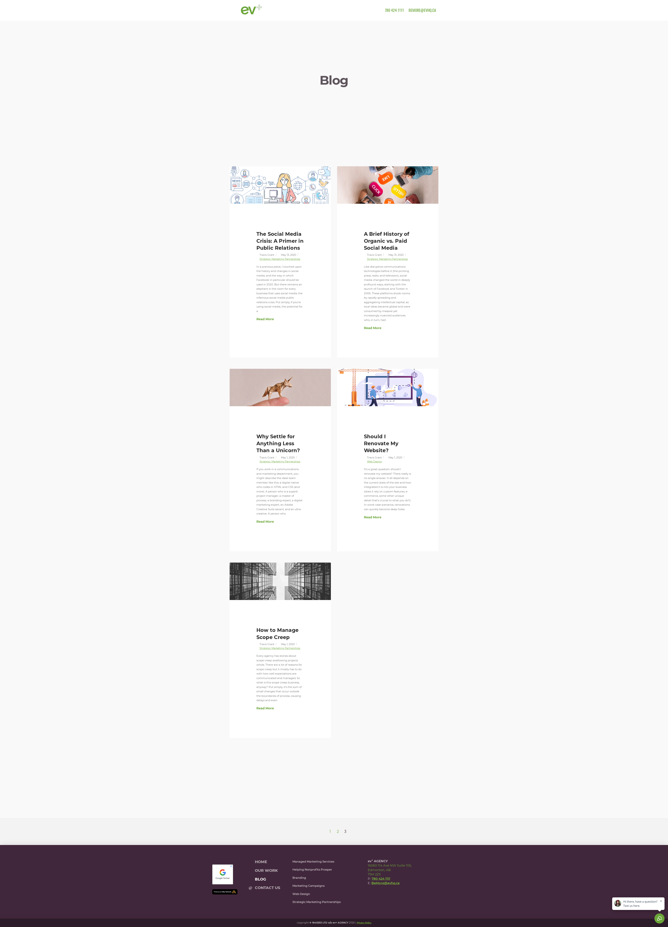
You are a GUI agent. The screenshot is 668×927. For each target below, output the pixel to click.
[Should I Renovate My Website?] (387, 387)
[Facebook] (372, 894)
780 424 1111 (381, 879)
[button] (234, 10)
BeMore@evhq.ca (385, 883)
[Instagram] (387, 894)
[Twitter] (379, 894)
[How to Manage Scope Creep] (280, 581)
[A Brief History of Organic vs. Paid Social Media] (387, 185)
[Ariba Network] (224, 892)
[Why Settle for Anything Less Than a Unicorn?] (280, 387)
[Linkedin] (395, 894)
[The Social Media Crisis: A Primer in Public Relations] (280, 185)
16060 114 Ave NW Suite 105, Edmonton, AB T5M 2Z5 (390, 870)
